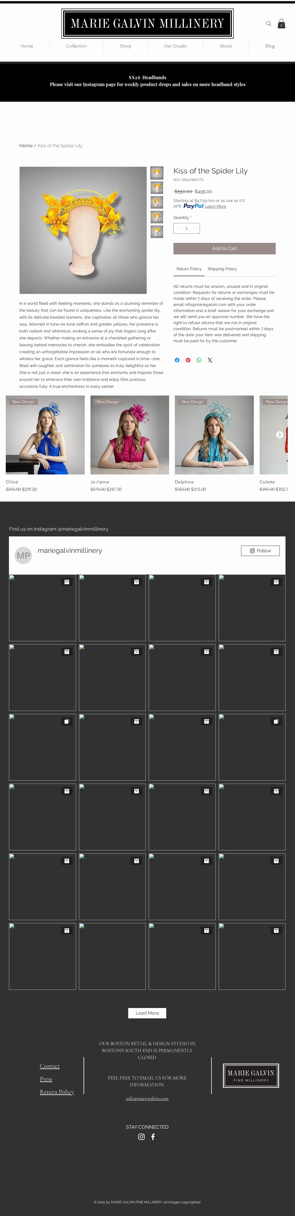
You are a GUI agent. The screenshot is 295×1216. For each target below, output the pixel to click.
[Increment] (195, 228)
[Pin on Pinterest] (188, 360)
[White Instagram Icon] (141, 1136)
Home (26, 145)
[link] (189, 268)
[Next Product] (279, 434)
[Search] (269, 24)
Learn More (215, 206)
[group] (146, 444)
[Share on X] (210, 360)
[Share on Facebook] (177, 360)
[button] (281, 23)
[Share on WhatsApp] (199, 360)
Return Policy (57, 1092)
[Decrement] (177, 228)
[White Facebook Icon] (153, 1136)
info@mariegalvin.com (147, 1098)
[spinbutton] (186, 228)
